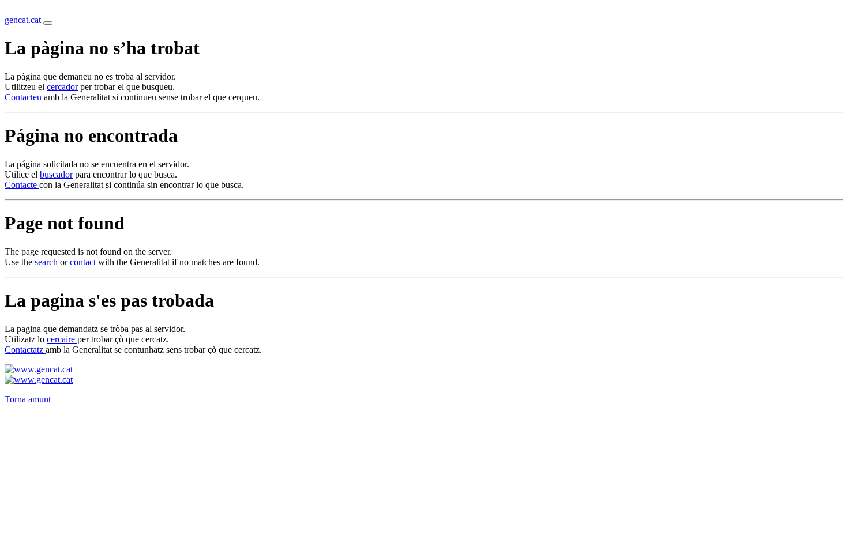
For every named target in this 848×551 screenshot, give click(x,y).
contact (84, 262)
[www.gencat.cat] (39, 369)
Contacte (22, 185)
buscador (56, 174)
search (47, 262)
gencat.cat (23, 20)
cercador (62, 87)
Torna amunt (28, 399)
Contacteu (24, 97)
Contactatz (25, 349)
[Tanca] (47, 23)
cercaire (62, 339)
